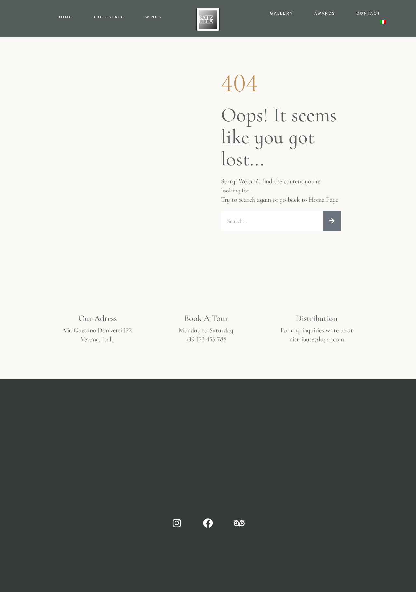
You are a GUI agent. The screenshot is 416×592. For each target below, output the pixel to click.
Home (65, 17)
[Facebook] (208, 523)
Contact (369, 13)
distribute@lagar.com (317, 339)
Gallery (281, 13)
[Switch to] (383, 21)
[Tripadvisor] (239, 523)
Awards (324, 13)
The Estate (108, 17)
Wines (153, 17)
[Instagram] (177, 523)
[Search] (332, 221)
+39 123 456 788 (206, 339)
